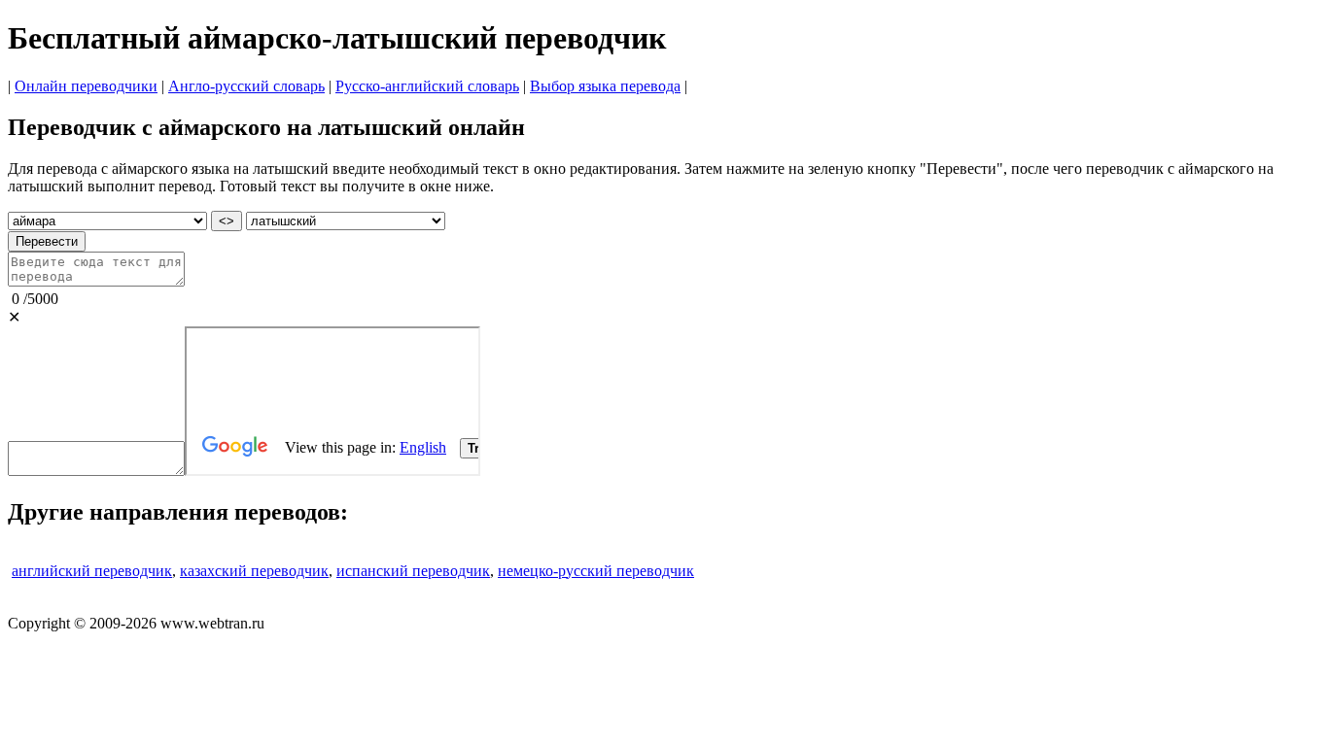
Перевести (47, 241)
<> (226, 221)
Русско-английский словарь (427, 86)
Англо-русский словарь (246, 86)
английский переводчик (92, 570)
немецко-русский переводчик (596, 570)
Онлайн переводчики (86, 86)
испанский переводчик (413, 570)
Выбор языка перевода (605, 86)
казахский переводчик (254, 570)
